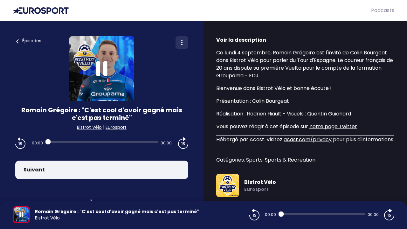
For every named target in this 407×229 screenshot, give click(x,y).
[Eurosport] (192, 10)
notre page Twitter (333, 126)
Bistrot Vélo (89, 127)
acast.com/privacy (308, 139)
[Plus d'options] (182, 42)
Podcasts (382, 10)
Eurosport (116, 127)
